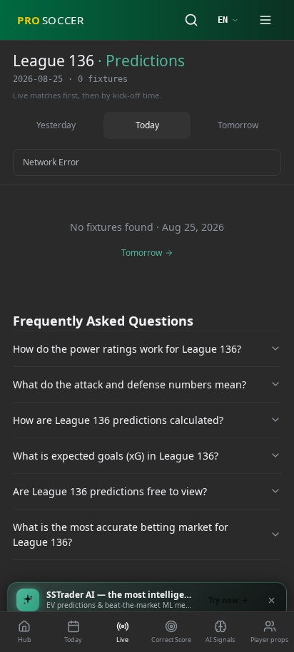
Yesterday (56, 125)
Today (147, 125)
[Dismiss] (271, 600)
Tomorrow (238, 125)
